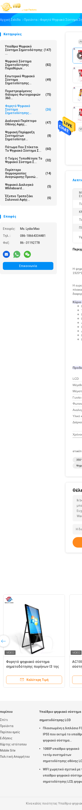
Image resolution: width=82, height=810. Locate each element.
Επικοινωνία (28, 266)
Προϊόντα (6, 726)
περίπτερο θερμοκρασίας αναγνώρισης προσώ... (28, 173)
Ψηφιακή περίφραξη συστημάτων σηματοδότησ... (28, 135)
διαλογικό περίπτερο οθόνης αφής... (28, 122)
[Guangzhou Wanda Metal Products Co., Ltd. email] (6, 254)
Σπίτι (4, 720)
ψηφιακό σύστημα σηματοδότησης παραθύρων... (28, 65)
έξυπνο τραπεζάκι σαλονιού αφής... (28, 197)
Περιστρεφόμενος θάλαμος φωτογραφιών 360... (28, 94)
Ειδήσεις (6, 738)
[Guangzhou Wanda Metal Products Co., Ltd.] (19, 6)
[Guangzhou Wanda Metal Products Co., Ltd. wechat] (27, 254)
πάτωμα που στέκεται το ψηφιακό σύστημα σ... (28, 148)
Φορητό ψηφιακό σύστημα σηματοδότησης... (28, 109)
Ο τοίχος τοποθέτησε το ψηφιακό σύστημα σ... (28, 160)
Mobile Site (8, 750)
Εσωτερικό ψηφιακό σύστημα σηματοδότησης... (28, 79)
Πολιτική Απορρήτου (15, 756)
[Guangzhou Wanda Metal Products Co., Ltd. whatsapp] (16, 254)
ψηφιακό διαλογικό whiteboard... (28, 186)
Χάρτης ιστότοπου (13, 744)
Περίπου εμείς (10, 732)
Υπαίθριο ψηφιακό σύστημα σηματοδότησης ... (28, 50)
